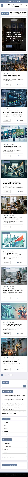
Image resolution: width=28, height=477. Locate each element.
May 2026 (6, 428)
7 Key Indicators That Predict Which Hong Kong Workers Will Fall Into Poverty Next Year (13, 147)
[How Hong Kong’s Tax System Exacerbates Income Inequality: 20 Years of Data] (14, 240)
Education (6, 449)
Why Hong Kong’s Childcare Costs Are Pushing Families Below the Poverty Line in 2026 (13, 289)
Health (5, 452)
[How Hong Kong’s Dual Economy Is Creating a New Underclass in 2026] (14, 62)
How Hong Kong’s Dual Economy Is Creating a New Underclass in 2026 (11, 76)
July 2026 (6, 422)
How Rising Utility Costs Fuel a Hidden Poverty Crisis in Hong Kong (12, 360)
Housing (5, 455)
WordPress (15, 473)
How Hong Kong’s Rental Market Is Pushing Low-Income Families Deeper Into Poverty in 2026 (12, 182)
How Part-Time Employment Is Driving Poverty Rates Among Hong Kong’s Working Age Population (12, 325)
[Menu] (2, 5)
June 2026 (6, 425)
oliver (8, 38)
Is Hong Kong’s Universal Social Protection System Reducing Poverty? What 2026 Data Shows (11, 13)
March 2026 (6, 434)
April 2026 (6, 431)
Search (5, 382)
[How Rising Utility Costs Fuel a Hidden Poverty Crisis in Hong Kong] (14, 346)
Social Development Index (9, 457)
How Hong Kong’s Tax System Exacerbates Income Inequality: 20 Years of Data (13, 254)
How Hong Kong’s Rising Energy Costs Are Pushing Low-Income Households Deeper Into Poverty (13, 34)
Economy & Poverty (6, 55)
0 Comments (11, 73)
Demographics (7, 443)
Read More (6, 84)
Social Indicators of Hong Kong (15, 5)
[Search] (26, 6)
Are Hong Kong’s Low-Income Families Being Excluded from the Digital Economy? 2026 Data (12, 218)
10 (8, 375)
